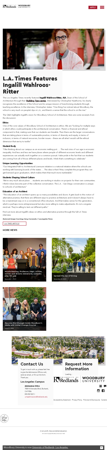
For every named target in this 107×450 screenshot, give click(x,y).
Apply (93, 7)
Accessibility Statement (62, 400)
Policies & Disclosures (91, 400)
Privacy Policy (77, 400)
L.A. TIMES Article (11, 224)
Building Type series (36, 101)
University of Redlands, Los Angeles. (50, 448)
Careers (104, 400)
